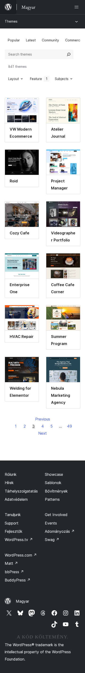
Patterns (52, 499)
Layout (13, 79)
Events (51, 523)
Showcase (54, 474)
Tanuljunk (13, 514)
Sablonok (53, 482)
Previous (42, 419)
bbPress (14, 571)
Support (11, 523)
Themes (11, 21)
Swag (52, 539)
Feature (38, 79)
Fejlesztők (13, 531)
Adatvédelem (16, 499)
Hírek (9, 482)
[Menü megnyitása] (77, 7)
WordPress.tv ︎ (19, 539)
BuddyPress (17, 580)
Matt (11, 563)
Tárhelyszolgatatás (21, 491)
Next (42, 433)
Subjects (61, 79)
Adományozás (60, 531)
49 (69, 426)
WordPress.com (21, 555)
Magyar (22, 601)
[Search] (68, 54)
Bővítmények (56, 491)
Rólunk (11, 474)
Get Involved (56, 514)
